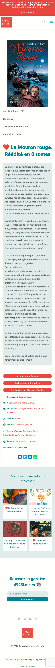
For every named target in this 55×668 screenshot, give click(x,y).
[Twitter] (24, 619)
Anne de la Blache (26, 435)
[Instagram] (35, 619)
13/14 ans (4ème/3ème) (23, 403)
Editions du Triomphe (26, 441)
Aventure (19, 409)
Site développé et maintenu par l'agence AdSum (28, 659)
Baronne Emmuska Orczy (26, 431)
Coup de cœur (25, 397)
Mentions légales (27, 666)
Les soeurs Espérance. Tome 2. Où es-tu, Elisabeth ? (40, 511)
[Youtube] (30, 619)
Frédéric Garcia (10, 435)
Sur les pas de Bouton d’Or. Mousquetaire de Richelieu (14, 543)
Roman (17, 418)
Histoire (28, 409)
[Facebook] (19, 619)
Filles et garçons (24, 424)
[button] (51, 22)
